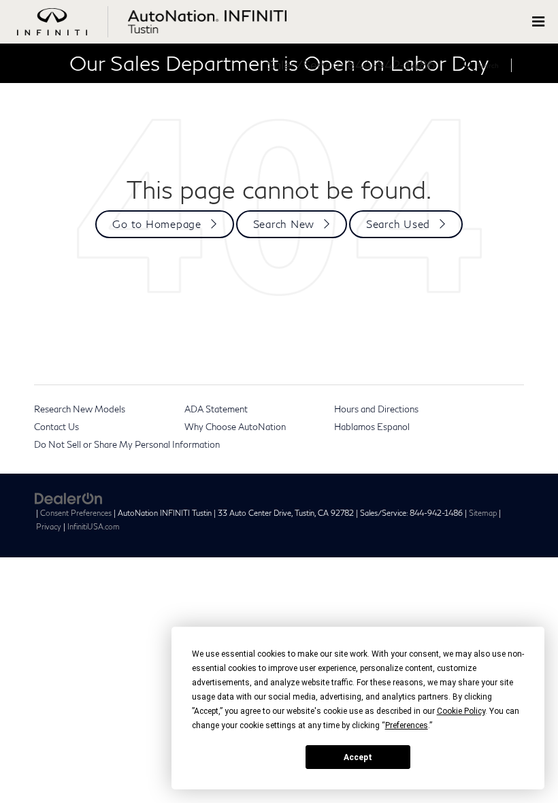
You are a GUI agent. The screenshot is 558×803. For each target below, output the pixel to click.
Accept (358, 757)
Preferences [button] (406, 725)
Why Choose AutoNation (235, 426)
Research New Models (79, 409)
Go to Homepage (156, 224)
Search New (284, 224)
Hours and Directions (376, 409)
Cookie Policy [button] (461, 711)
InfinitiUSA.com (93, 526)
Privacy (48, 526)
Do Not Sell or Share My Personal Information (127, 444)
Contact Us (56, 426)
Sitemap (483, 512)
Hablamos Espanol (372, 426)
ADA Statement (216, 409)
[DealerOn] (68, 497)
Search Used (398, 224)
